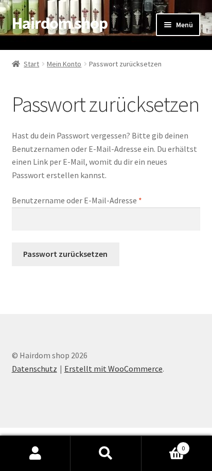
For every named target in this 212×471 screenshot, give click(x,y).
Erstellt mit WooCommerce (113, 368)
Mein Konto (64, 63)
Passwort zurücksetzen (65, 254)
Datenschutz (34, 368)
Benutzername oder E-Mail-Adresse (98, 200)
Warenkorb (163, 444)
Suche (105, 453)
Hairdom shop (60, 23)
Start (31, 63)
